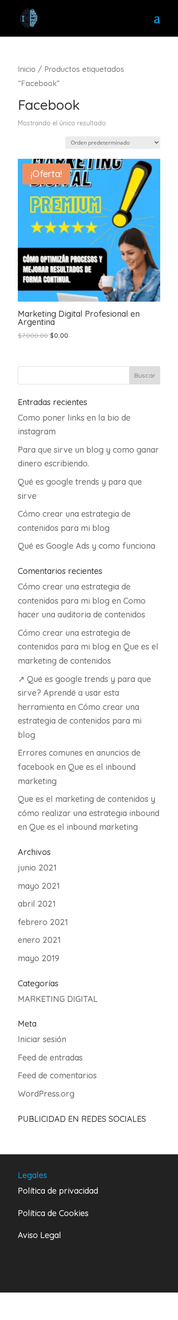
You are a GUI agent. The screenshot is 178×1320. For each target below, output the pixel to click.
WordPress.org (46, 1093)
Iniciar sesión (42, 1039)
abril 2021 (37, 903)
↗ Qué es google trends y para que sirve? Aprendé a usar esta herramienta (84, 693)
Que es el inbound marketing (83, 827)
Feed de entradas (50, 1057)
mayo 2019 (38, 958)
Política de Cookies (53, 1213)
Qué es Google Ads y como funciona (86, 546)
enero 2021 (39, 940)
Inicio (27, 69)
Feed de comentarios (57, 1075)
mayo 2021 (39, 886)
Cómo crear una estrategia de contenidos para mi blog (79, 721)
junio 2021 (37, 867)
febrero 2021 (43, 922)
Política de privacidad (58, 1190)
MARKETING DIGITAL (58, 999)
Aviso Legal (39, 1235)
